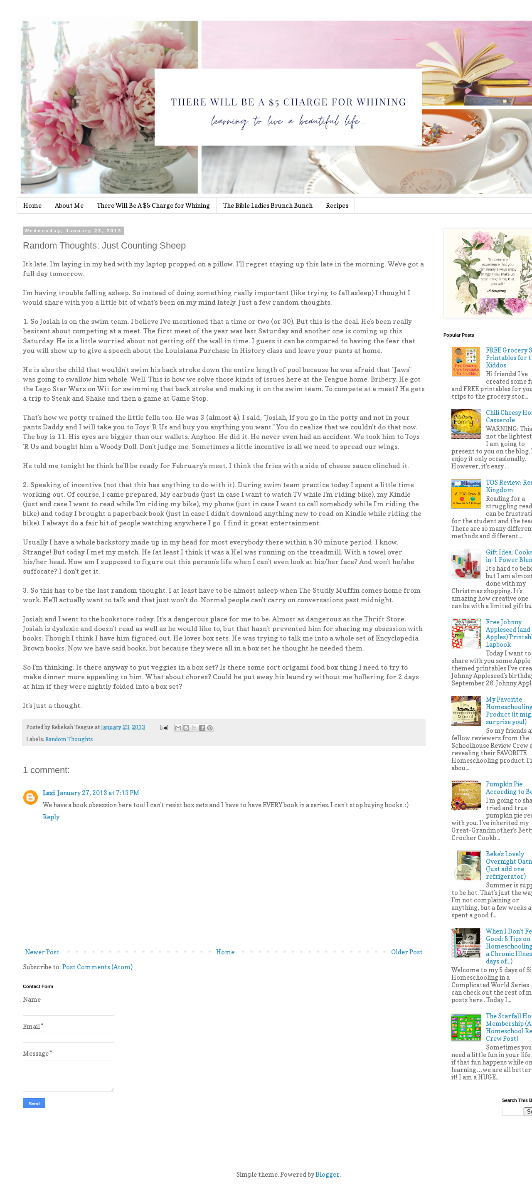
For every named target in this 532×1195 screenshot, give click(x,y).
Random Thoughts (69, 739)
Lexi (49, 793)
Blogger (327, 1174)
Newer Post (42, 952)
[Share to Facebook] (202, 728)
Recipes (337, 205)
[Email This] (178, 728)
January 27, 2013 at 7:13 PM (98, 793)
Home (32, 205)
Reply (51, 817)
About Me (69, 205)
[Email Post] (163, 727)
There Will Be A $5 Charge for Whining (153, 205)
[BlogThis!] (186, 728)
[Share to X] (194, 728)
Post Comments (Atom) (97, 967)
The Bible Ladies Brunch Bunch (268, 205)
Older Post (407, 952)
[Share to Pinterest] (210, 728)
